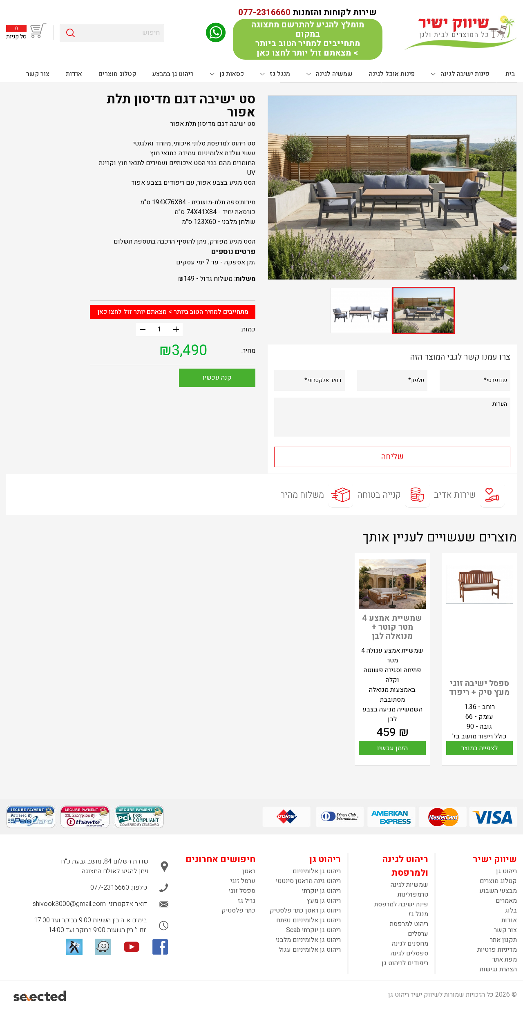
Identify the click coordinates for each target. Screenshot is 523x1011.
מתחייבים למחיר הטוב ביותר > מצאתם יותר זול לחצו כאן (172, 312)
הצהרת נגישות (498, 969)
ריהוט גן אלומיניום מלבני (308, 940)
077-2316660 (264, 12)
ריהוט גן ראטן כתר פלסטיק (305, 910)
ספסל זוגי (242, 891)
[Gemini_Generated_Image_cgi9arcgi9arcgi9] (392, 188)
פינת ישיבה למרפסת (401, 904)
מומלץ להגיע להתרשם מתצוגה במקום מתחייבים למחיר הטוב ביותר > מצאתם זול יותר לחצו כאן (307, 38)
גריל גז (246, 901)
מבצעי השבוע (498, 891)
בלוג (511, 910)
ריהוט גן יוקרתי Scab (313, 930)
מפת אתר (504, 959)
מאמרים (506, 901)
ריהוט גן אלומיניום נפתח (308, 920)
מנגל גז (279, 74)
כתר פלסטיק (238, 910)
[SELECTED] (40, 996)
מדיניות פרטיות (497, 950)
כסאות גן (231, 74)
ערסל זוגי (242, 881)
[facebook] (160, 947)
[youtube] (131, 947)
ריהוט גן (506, 871)
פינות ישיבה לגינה (464, 74)
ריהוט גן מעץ (323, 901)
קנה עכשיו (217, 377)
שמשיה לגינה (333, 74)
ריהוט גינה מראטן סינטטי (308, 881)
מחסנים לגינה (410, 943)
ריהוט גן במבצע (173, 74)
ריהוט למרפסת (409, 924)
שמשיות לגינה (409, 885)
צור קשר (37, 74)
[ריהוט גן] (460, 33)
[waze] (103, 947)
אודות (74, 74)
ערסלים (418, 934)
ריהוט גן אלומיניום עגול (310, 950)
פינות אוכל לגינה (392, 74)
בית (510, 74)
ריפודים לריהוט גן (405, 963)
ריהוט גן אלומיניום (317, 871)
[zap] (74, 947)
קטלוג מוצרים (117, 74)
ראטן (248, 871)
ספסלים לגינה (409, 953)
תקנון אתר (503, 940)
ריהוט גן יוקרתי (321, 891)
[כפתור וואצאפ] (215, 33)
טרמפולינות (413, 894)
